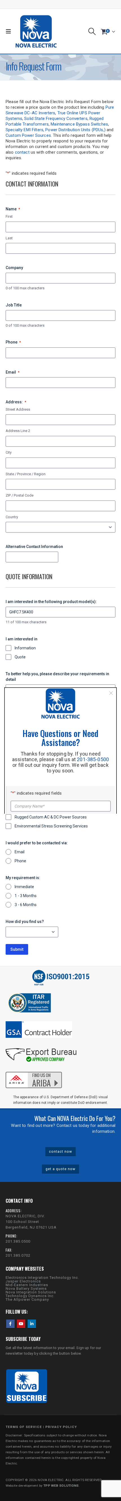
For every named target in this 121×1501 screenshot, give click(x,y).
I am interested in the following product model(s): (51, 601)
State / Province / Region (26, 474)
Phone (13, 342)
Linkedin (32, 1324)
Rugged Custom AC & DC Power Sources (51, 817)
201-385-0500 (93, 759)
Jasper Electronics (23, 1281)
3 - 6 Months (26, 904)
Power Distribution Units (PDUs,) (75, 129)
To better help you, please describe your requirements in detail (57, 677)
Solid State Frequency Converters (55, 118)
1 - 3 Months (26, 895)
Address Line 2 (18, 431)
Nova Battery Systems (26, 1288)
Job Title (14, 305)
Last (9, 238)
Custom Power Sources (28, 135)
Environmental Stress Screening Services (51, 826)
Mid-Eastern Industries (27, 1285)
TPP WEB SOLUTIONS (61, 1486)
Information (25, 648)
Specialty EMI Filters (24, 129)
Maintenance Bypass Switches (79, 124)
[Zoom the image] (34, 1071)
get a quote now (60, 1169)
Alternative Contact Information (34, 546)
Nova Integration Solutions (31, 1292)
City (9, 452)
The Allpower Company (27, 1299)
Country (12, 517)
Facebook (10, 1324)
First (9, 216)
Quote (20, 657)
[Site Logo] (36, 31)
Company (14, 267)
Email (12, 372)
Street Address (18, 409)
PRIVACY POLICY (61, 1427)
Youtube (21, 1324)
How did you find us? (25, 921)
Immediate (24, 886)
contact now (60, 1152)
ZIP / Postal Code (19, 495)
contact (22, 152)
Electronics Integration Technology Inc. (42, 1277)
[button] (10, 31)
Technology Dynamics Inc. (30, 1296)
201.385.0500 (18, 1241)
